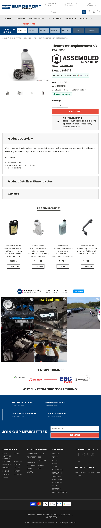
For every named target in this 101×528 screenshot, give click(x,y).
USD (84, 483)
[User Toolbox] (89, 11)
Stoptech (42, 460)
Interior (17, 468)
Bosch (29, 469)
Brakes (16, 454)
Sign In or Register (59, 492)
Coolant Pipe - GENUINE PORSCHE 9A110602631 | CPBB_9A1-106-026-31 (87, 251)
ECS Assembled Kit (32, 461)
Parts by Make (36, 18)
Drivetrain (18, 461)
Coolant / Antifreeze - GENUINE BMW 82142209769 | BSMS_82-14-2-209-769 (63, 252)
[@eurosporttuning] (19, 291)
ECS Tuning (31, 466)
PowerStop (31, 457)
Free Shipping (92, 4)
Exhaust (17, 465)
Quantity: (56, 100)
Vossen (41, 466)
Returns (55, 463)
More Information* (52, 405)
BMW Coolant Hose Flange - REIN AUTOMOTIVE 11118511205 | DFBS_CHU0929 (38, 252)
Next (87, 377)
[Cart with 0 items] (98, 11)
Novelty (17, 471)
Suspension (18, 474)
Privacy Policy (57, 483)
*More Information (18, 405)
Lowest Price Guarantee (72, 4)
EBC (39, 457)
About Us (70, 18)
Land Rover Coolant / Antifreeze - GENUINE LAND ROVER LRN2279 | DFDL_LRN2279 (13, 252)
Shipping (55, 467)
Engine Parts (7, 465)
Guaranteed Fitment (52, 4)
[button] (95, 11)
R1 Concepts (32, 454)
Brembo (41, 454)
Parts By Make (57, 470)
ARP (39, 469)
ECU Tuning (56, 476)
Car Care (6, 461)
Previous (13, 377)
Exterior (5, 468)
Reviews (55, 460)
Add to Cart (15, 266)
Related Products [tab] (48, 208)
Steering (5, 474)
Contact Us (86, 18)
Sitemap (55, 486)
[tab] (50, 138)
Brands (21, 18)
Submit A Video (57, 479)
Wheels (5, 477)
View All (30, 472)
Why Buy (55, 457)
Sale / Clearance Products (6, 456)
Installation (55, 18)
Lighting (5, 471)
